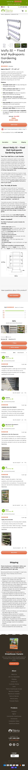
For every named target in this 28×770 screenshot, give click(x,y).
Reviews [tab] (4, 339)
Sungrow (14, 711)
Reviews (15, 142)
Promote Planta (14, 701)
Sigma (14, 713)
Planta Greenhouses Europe (14, 689)
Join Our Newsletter (14, 676)
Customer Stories (14, 684)
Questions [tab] (12, 339)
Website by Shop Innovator (8, 763)
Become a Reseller (14, 691)
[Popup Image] (14, 30)
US (4, 7)
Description (5, 142)
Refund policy (14, 698)
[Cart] (22, 10)
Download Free (14, 663)
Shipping (23, 142)
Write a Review (17, 348)
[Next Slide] (26, 329)
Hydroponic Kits (14, 14)
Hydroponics (7, 14)
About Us (14, 674)
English (13, 755)
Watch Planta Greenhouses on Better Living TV (15, 129)
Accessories (14, 718)
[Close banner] (26, 3)
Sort (14, 352)
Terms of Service (14, 696)
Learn (14, 686)
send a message (15, 739)
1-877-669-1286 (23, 7)
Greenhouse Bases (14, 723)
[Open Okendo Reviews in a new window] (6, 337)
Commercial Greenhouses (14, 716)
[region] (14, 3)
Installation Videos (14, 721)
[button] (25, 10)
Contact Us (14, 681)
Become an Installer (14, 693)
